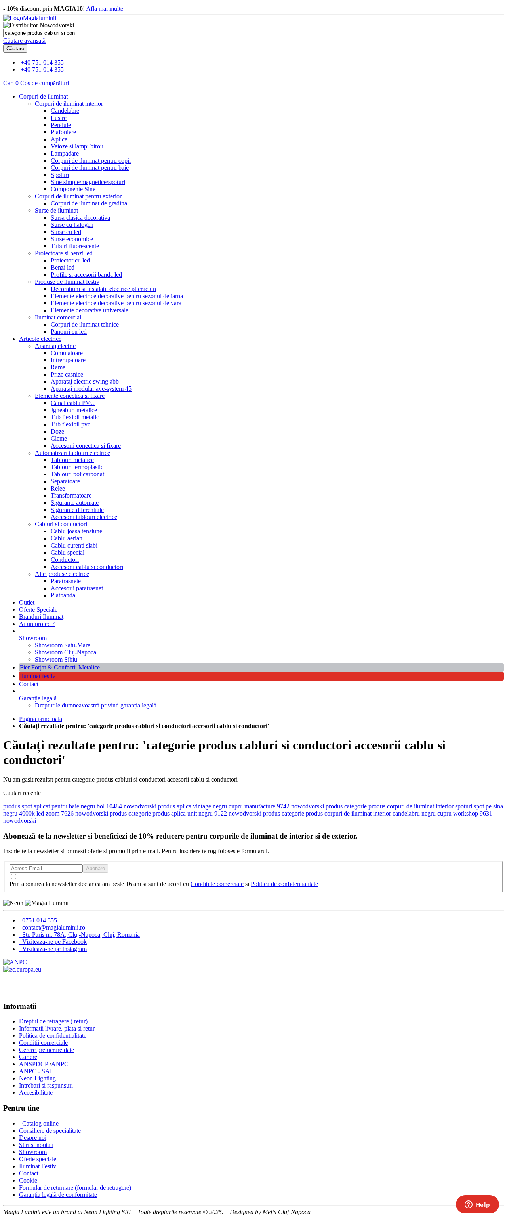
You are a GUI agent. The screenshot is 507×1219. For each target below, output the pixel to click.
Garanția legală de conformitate (58, 1194)
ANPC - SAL (36, 1071)
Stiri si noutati (36, 1144)
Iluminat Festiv (37, 1166)
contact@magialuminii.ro (53, 927)
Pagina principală (40, 718)
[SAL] (15, 962)
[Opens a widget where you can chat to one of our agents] (477, 1205)
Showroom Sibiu (56, 659)
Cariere (28, 1057)
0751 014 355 (39, 920)
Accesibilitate (36, 1092)
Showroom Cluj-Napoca (65, 652)
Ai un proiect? (37, 623)
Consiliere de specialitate (50, 1130)
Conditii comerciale (43, 1042)
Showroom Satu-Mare (62, 645)
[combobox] (39, 33)
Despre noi (32, 1137)
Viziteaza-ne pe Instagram (54, 948)
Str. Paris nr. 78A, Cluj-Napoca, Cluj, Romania (80, 934)
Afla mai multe (104, 8)
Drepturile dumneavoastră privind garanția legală (95, 705)
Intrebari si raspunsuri (46, 1085)
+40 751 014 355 (42, 62)
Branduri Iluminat (41, 616)
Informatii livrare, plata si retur (57, 1028)
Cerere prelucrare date (46, 1049)
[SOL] (22, 969)
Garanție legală (38, 698)
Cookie (28, 1180)
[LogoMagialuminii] (29, 18)
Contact (28, 684)
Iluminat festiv (37, 676)
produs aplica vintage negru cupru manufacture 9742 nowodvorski (242, 806)
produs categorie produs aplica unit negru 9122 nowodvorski (186, 813)
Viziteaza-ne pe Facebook (54, 941)
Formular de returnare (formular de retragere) (75, 1187)
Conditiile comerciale (217, 883)
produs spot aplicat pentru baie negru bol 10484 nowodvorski (80, 806)
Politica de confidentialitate (284, 883)
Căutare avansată (24, 40)
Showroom (33, 638)
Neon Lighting (37, 1078)
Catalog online (40, 1123)
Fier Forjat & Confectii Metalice (60, 667)
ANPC (60, 1064)
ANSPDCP (34, 1064)
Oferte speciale (37, 1159)
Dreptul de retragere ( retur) (53, 1021)
